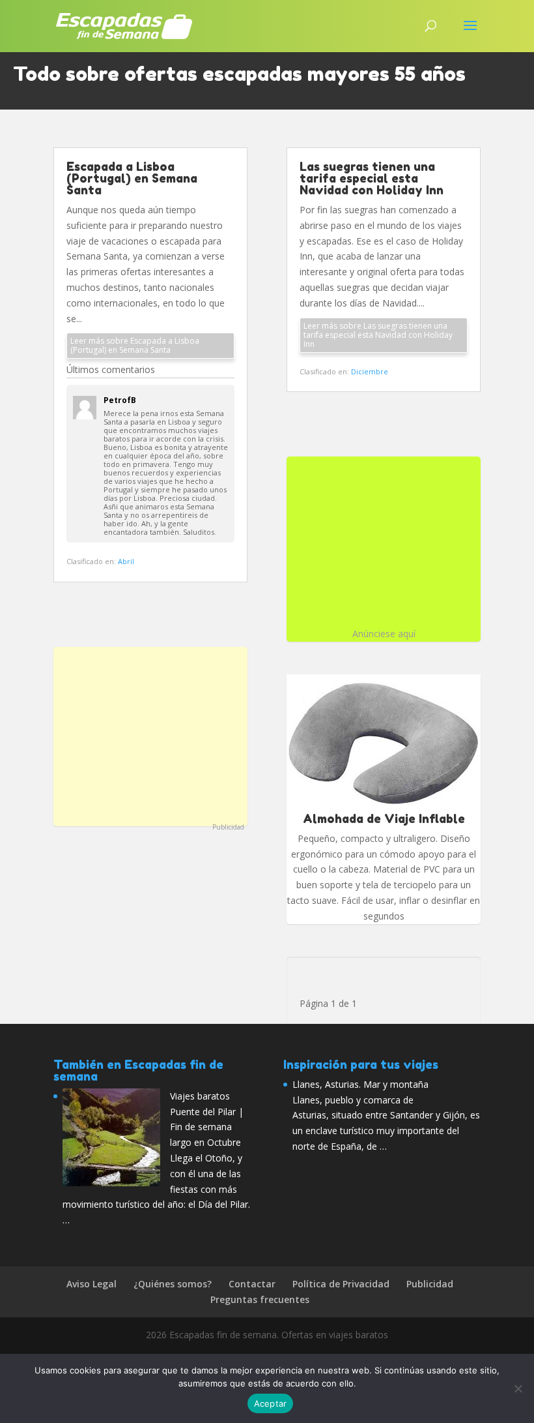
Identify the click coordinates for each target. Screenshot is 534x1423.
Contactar (252, 1284)
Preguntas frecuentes (259, 1299)
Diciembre (369, 371)
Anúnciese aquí (383, 633)
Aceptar (270, 1403)
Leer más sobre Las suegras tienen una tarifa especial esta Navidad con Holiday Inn (378, 335)
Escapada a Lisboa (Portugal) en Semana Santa (131, 178)
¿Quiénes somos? (173, 1284)
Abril (126, 561)
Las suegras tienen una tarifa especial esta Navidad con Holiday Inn (371, 178)
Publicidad (228, 826)
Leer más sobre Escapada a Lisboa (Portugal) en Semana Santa (134, 345)
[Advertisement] (150, 734)
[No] (517, 1388)
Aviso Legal (91, 1284)
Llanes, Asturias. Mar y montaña (360, 1084)
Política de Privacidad (340, 1284)
